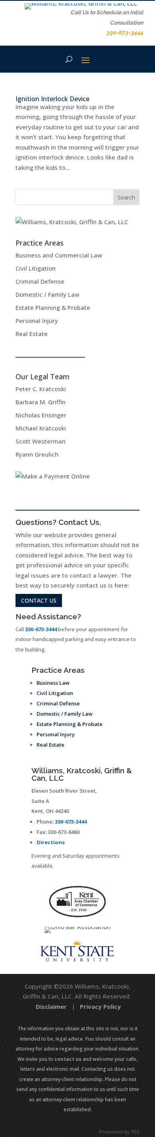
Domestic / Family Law (47, 294)
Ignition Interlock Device (52, 98)
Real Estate (31, 334)
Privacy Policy (100, 1006)
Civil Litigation (35, 268)
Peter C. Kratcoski (40, 389)
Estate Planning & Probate (52, 307)
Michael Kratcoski (40, 428)
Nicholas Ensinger (40, 415)
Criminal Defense (39, 281)
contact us (38, 600)
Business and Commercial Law (58, 255)
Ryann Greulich (36, 454)
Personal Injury (36, 321)
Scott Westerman (40, 441)
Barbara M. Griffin (40, 402)
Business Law (53, 682)
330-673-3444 (41, 629)
